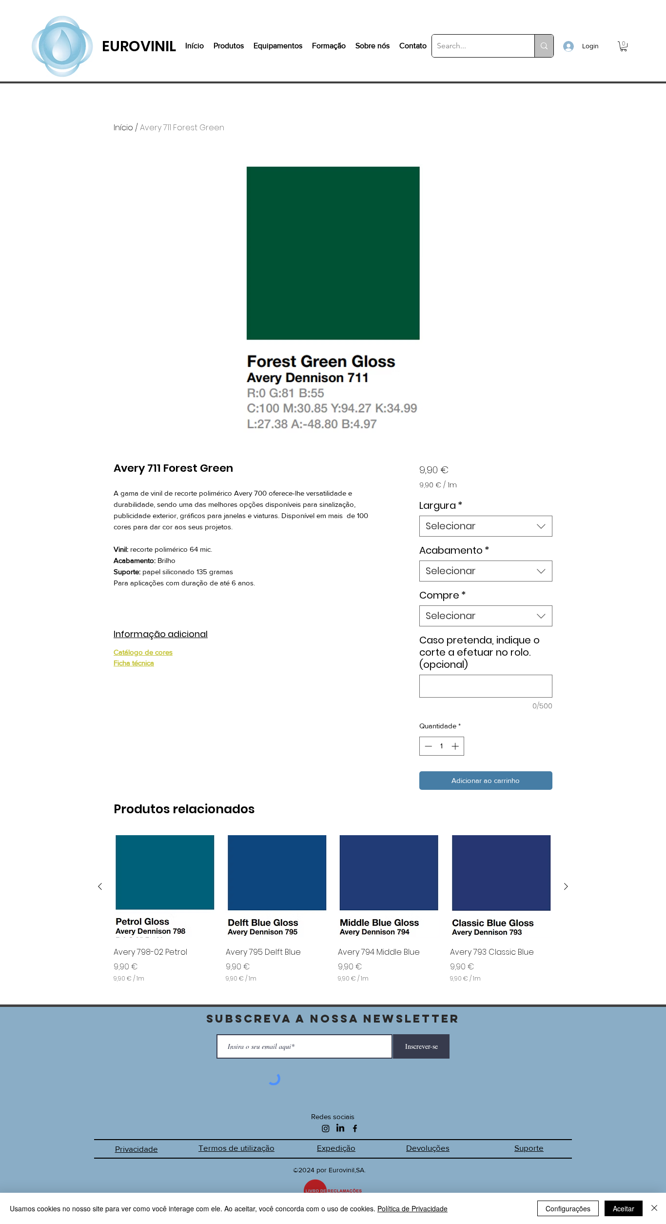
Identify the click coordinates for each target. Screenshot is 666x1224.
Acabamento (454, 550)
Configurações (568, 1208)
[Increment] (456, 746)
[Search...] (543, 46)
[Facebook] (355, 1128)
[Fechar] (654, 1208)
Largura (441, 506)
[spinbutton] (441, 746)
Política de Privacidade (412, 1208)
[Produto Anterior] (100, 886)
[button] (623, 46)
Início (123, 127)
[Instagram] (326, 1128)
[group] (333, 916)
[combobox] (485, 526)
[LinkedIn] (340, 1128)
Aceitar (623, 1208)
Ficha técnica (134, 663)
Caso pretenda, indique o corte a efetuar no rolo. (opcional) (479, 652)
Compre (442, 595)
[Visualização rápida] (165, 886)
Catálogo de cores (143, 652)
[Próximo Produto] (566, 886)
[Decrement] (427, 746)
